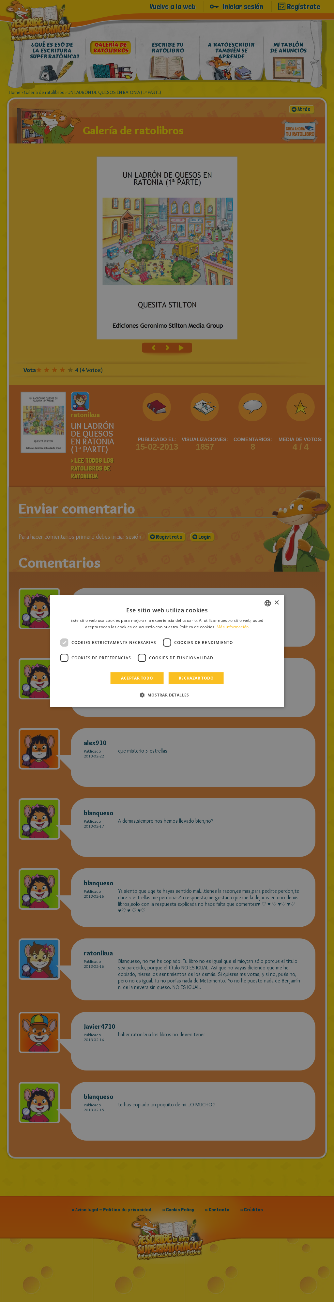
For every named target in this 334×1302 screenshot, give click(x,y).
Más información (233, 627)
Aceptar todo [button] (137, 678)
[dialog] (167, 651)
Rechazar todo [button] (196, 678)
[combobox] (267, 603)
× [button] (276, 602)
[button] (167, 695)
